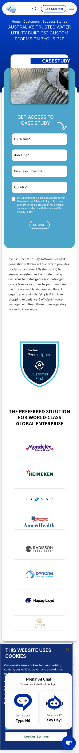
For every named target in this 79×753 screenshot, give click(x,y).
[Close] (67, 649)
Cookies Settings (36, 736)
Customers (31, 21)
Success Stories (55, 21)
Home (16, 21)
